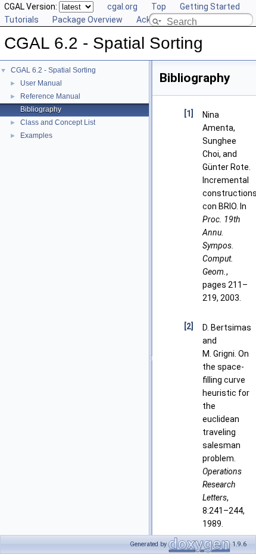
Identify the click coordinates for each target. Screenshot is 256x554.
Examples (36, 135)
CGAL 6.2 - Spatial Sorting (53, 70)
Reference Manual (50, 96)
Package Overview (87, 19)
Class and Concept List (57, 122)
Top (158, 6)
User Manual (41, 83)
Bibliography (40, 109)
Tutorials (21, 19)
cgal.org (122, 6)
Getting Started (210, 6)
